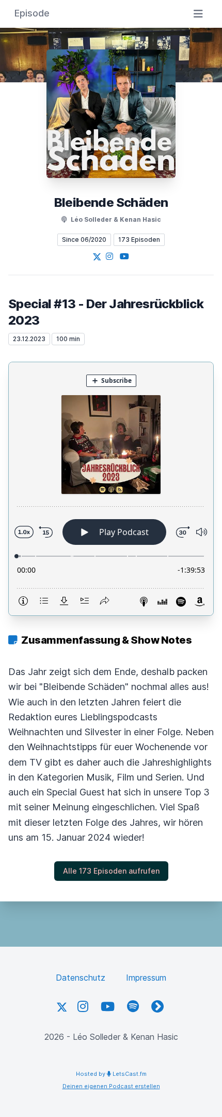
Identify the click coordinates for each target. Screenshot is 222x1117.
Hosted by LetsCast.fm (111, 1073)
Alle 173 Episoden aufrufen (111, 870)
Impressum (146, 977)
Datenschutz (80, 977)
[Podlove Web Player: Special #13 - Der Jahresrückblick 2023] (111, 488)
